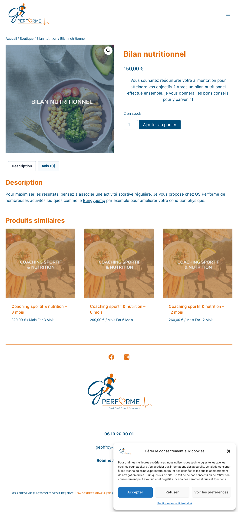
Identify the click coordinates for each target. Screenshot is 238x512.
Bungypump (94, 200)
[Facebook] (111, 357)
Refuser (172, 492)
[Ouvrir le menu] (228, 14)
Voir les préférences (211, 492)
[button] (228, 451)
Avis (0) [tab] (48, 166)
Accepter (135, 492)
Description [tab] (22, 166)
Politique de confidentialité (174, 503)
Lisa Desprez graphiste (93, 493)
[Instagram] (126, 357)
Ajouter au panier (159, 124)
